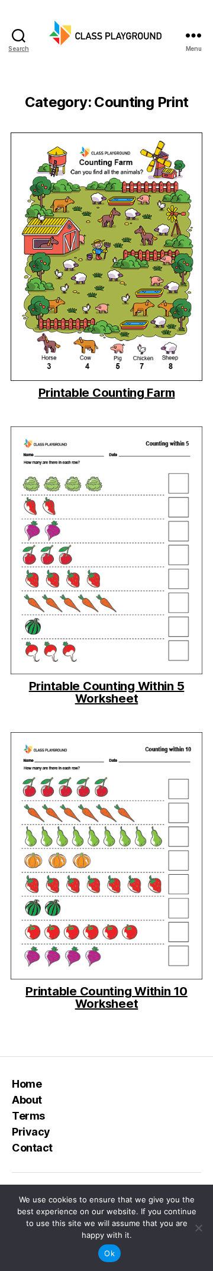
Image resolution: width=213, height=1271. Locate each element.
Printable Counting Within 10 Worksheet (106, 997)
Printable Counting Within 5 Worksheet (107, 692)
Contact (32, 1147)
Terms (28, 1116)
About (27, 1100)
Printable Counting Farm (106, 393)
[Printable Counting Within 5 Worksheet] (106, 550)
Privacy (31, 1132)
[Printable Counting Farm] (106, 256)
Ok (109, 1253)
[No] (198, 1228)
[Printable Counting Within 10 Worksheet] (106, 856)
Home (26, 1084)
